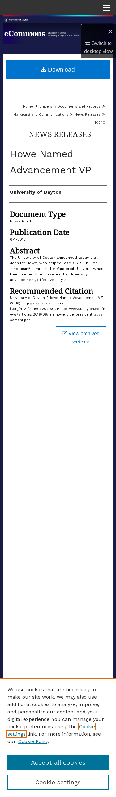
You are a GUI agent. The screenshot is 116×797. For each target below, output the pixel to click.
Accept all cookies (58, 762)
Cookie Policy (33, 741)
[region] (58, 737)
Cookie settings (58, 782)
